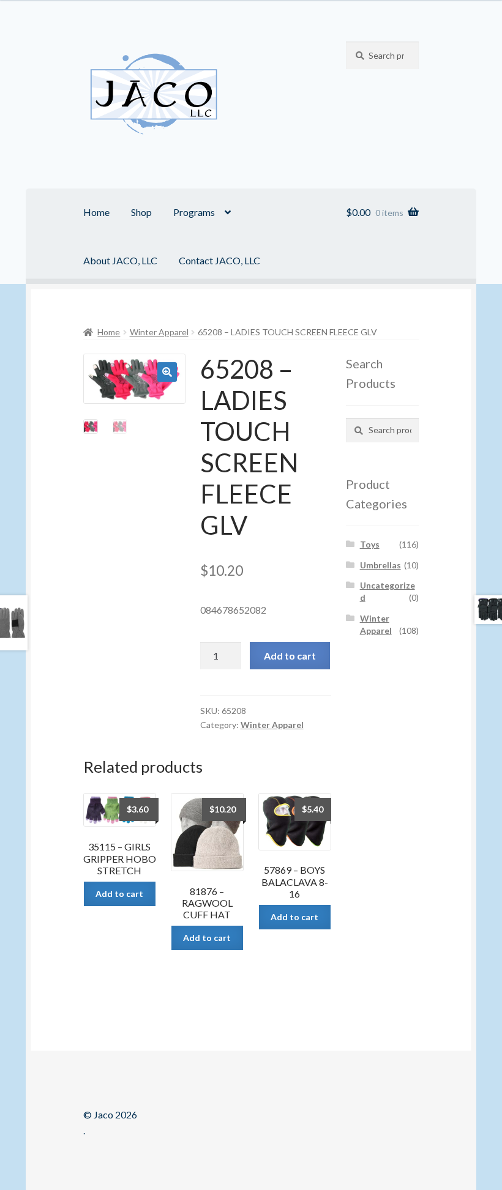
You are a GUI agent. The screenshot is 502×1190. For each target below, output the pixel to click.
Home (96, 212)
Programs (194, 212)
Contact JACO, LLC (219, 260)
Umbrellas (380, 565)
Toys (370, 544)
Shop (141, 212)
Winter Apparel (159, 332)
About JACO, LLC (120, 260)
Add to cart (290, 655)
